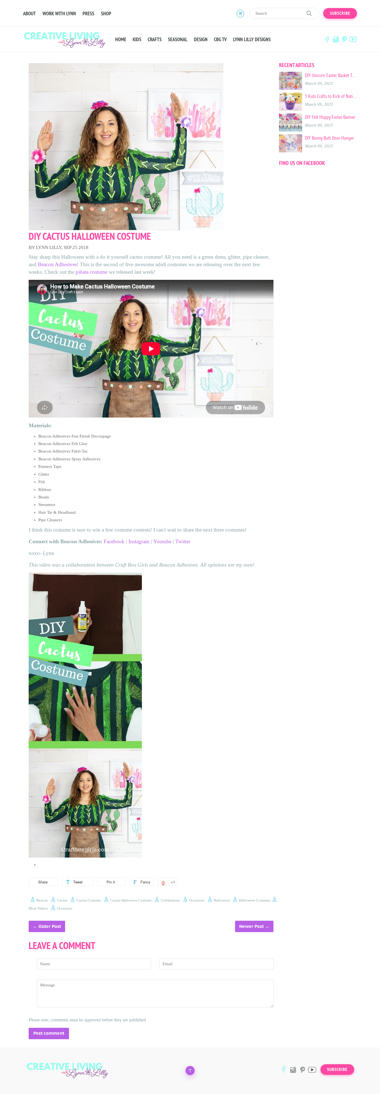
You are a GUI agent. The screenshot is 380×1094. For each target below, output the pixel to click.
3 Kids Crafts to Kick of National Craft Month (331, 96)
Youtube (162, 541)
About (29, 13)
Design (201, 39)
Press (88, 13)
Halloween (222, 900)
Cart (240, 13)
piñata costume (91, 272)
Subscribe (340, 13)
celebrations (170, 900)
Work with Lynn (59, 13)
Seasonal (177, 39)
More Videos (38, 908)
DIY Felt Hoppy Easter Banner (330, 117)
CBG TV (220, 39)
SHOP (106, 13)
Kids (137, 39)
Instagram (336, 39)
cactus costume (89, 900)
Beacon (42, 900)
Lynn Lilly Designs (252, 39)
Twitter (183, 541)
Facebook (327, 39)
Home (120, 39)
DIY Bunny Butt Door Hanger (329, 138)
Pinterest (344, 39)
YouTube (353, 39)
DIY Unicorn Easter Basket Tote (331, 75)
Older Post (49, 926)
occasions (196, 900)
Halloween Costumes (255, 900)
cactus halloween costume (131, 900)
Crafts (155, 39)
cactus (62, 900)
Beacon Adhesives (57, 264)
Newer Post (251, 926)
